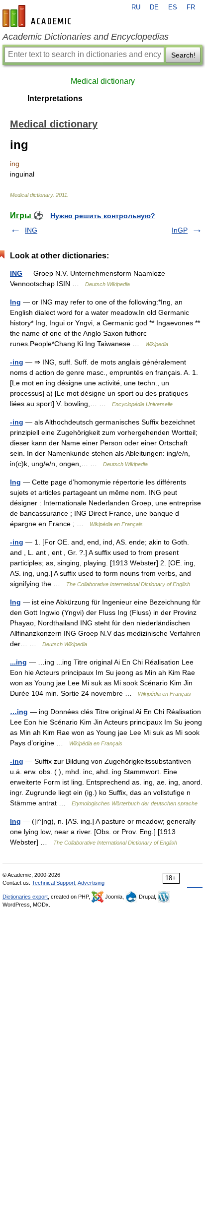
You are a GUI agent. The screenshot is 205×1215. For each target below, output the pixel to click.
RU (135, 7)
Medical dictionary (103, 81)
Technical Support (53, 883)
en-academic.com (38, 16)
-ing (16, 362)
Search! (183, 55)
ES (172, 7)
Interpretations (55, 98)
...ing (18, 662)
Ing (15, 302)
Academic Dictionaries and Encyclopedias (85, 37)
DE (154, 7)
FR (191, 7)
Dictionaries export (25, 897)
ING (31, 230)
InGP (180, 230)
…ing (19, 712)
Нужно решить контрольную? (102, 216)
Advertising (91, 883)
